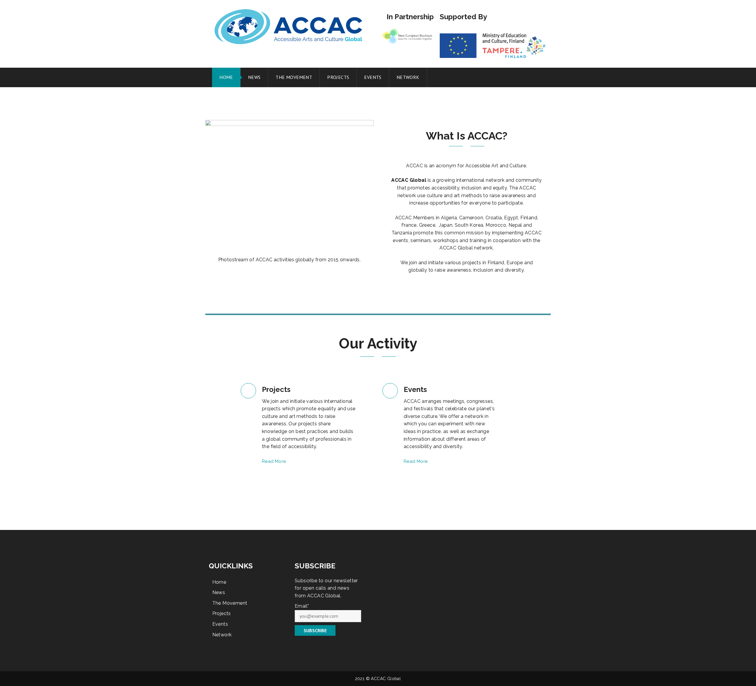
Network (408, 77)
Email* (302, 606)
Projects (338, 77)
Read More (274, 461)
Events (372, 77)
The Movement (294, 77)
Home (226, 77)
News (254, 77)
